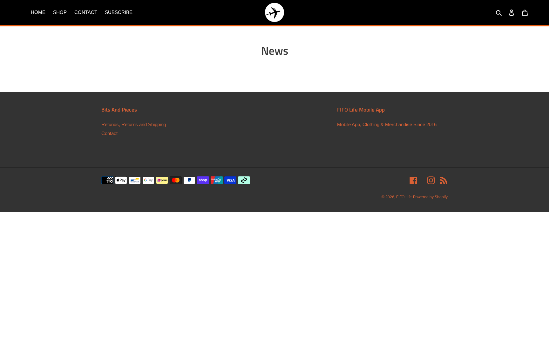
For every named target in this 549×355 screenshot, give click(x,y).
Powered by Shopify (430, 197)
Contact (109, 133)
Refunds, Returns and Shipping (133, 124)
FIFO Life (404, 197)
